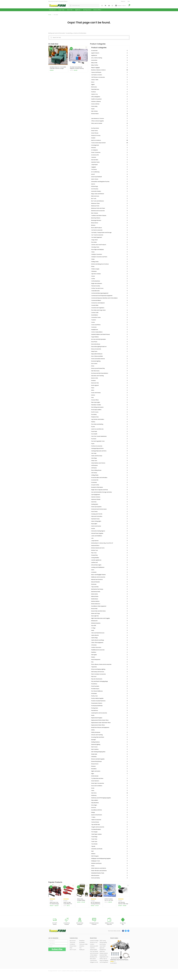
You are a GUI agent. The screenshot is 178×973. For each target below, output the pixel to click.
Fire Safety (109, 414)
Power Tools (61, 9)
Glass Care (109, 460)
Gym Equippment (109, 494)
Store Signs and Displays (109, 249)
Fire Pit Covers (109, 412)
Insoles (109, 528)
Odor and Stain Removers (109, 633)
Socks (109, 788)
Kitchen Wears (109, 115)
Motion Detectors (109, 603)
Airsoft (109, 174)
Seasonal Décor (109, 545)
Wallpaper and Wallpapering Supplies (109, 858)
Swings (109, 812)
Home (49, 14)
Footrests (109, 438)
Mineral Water (109, 596)
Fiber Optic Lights (109, 402)
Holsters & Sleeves (109, 101)
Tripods (109, 846)
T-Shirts (109, 817)
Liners (109, 569)
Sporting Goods (87, 9)
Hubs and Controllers (109, 516)
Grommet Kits (109, 480)
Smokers (109, 380)
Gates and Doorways (109, 455)
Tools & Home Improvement (109, 142)
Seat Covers (109, 747)
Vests (109, 790)
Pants (109, 387)
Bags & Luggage (109, 67)
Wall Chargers (109, 856)
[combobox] (84, 5)
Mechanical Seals (109, 591)
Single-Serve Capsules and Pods (109, 489)
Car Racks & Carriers (109, 74)
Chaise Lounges (109, 269)
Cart (80, 948)
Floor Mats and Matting (109, 424)
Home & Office (97, 9)
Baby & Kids (109, 62)
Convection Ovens (109, 317)
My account (73, 940)
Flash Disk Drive (109, 89)
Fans (109, 397)
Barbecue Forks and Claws (109, 208)
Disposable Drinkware (109, 354)
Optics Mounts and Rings (109, 640)
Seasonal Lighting (109, 744)
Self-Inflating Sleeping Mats (109, 751)
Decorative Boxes (109, 344)
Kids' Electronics (109, 370)
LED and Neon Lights (109, 565)
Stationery (109, 795)
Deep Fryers (109, 351)
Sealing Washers (109, 742)
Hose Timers (109, 511)
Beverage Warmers (109, 220)
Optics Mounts (109, 635)
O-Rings (109, 628)
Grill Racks (109, 468)
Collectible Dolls (109, 290)
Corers (109, 322)
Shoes (109, 266)
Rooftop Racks (109, 128)
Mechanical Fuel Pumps (109, 589)
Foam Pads (109, 431)
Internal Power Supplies (109, 533)
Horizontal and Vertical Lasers (109, 509)
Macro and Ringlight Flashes (109, 574)
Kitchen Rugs (109, 186)
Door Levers (109, 363)
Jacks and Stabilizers (109, 535)
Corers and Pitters (109, 324)
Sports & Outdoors (109, 140)
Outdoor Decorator (109, 647)
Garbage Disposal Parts (109, 448)
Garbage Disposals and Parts (109, 451)
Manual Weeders (109, 582)
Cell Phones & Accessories (109, 77)
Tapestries (109, 666)
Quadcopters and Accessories (109, 713)
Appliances (77, 9)
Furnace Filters (109, 400)
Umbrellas (109, 756)
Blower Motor (109, 222)
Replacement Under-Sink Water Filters (109, 722)
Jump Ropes (109, 164)
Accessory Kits (109, 155)
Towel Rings (109, 836)
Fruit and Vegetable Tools (109, 441)
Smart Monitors (109, 781)
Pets (109, 662)
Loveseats (109, 572)
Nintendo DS (109, 620)
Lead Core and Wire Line (109, 429)
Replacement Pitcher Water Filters (109, 720)
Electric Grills (109, 378)
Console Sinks (109, 305)
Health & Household (109, 99)
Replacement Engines (109, 717)
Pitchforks (109, 584)
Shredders (109, 768)
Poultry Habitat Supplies (109, 698)
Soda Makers (109, 315)
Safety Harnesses (109, 732)
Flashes (109, 421)
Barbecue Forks (109, 206)
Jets (109, 538)
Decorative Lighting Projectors (109, 346)
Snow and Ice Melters (109, 785)
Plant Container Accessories (109, 674)
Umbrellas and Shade (109, 848)
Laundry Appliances (109, 560)
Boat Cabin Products (109, 227)
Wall (109, 851)
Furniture (109, 91)
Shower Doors (109, 764)
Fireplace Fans (109, 417)
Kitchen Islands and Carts (109, 548)
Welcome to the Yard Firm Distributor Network (57, 1)
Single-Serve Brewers (109, 283)
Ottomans (109, 645)
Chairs (109, 259)
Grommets (109, 482)
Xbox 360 (109, 625)
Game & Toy (109, 94)
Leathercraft (109, 562)
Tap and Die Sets (109, 824)
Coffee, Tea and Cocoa (109, 288)
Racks (109, 715)
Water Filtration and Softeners (109, 870)
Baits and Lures (109, 196)
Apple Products (109, 53)
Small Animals (109, 776)
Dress (109, 366)
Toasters (109, 320)
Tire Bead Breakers (109, 829)
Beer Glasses (109, 213)
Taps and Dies (109, 586)
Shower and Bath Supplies (109, 759)
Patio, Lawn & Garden (109, 124)
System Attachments (109, 815)
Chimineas (109, 271)
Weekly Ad (123, 1)
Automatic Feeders (109, 191)
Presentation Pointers (109, 703)
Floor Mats (109, 242)
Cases (109, 252)
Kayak (109, 108)
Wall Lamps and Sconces (109, 671)
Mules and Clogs (109, 613)
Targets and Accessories (109, 827)
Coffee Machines (109, 281)
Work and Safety (109, 878)
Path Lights (109, 654)
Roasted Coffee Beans (109, 487)
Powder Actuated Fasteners (109, 700)
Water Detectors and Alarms (109, 868)
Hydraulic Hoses (109, 518)
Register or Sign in (122, 5)
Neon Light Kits (109, 616)
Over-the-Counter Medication (109, 436)
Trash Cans (109, 841)
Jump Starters (109, 540)
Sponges (109, 739)
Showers (109, 766)
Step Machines (109, 802)
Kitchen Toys (109, 550)
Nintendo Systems (109, 623)
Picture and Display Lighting (109, 669)
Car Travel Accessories (109, 235)
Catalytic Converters (109, 254)
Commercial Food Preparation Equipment (109, 295)
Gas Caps (109, 453)
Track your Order (83, 944)
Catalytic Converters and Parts (109, 256)
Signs (109, 773)
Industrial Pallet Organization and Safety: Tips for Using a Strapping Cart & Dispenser (104, 958)
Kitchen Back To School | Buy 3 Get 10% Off (109, 543)
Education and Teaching (109, 375)
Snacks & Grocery (109, 135)
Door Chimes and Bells (109, 356)
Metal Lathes (109, 594)
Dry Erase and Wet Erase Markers (109, 373)
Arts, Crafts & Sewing (109, 58)
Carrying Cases (109, 247)
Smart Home (109, 130)
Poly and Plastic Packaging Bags (109, 681)
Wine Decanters (109, 875)
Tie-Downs (109, 169)
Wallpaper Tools (109, 861)
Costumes (109, 327)
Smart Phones (109, 133)
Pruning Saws (109, 708)
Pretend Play (109, 555)
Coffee (109, 278)
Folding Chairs (109, 261)
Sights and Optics (109, 771)
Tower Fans (109, 839)
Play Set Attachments (109, 679)
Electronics (109, 87)
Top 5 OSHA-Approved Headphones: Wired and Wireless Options (104, 949)
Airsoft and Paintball (109, 176)
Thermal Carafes (109, 286)
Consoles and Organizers (109, 307)
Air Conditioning (109, 172)
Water (109, 865)
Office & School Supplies (109, 121)
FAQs (129, 1)
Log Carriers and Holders (109, 419)
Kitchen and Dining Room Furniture (109, 264)
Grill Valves (109, 472)
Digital (109, 84)
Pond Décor (109, 683)
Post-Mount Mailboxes (109, 691)
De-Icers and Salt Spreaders (109, 339)
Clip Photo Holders (109, 273)
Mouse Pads (109, 608)
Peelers (109, 657)
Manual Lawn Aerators (109, 579)
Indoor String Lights (109, 521)
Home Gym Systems (109, 506)
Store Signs (109, 805)
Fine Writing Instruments (109, 407)
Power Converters (109, 152)
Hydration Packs (109, 162)
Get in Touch (73, 949)
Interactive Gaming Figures (109, 531)
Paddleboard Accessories (109, 650)
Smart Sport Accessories (109, 783)
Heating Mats (109, 504)
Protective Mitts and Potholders (109, 477)
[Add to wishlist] (58, 47)
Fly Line (109, 426)
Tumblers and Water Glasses (109, 215)
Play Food (109, 676)
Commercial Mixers (109, 300)
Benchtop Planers (109, 218)
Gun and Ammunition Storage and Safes (109, 492)
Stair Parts (109, 793)
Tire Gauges (109, 831)
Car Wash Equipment (109, 237)
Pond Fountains (109, 686)
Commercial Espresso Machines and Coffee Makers (109, 298)
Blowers (109, 225)
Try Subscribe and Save (109, 778)
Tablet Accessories (109, 819)
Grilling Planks (109, 475)
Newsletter (81, 940)
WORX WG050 (93, 949)
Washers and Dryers (109, 863)
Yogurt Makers (109, 337)
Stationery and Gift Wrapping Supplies (109, 798)
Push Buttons (109, 710)
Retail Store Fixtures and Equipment (109, 727)
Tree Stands (109, 844)
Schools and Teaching (109, 734)
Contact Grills (109, 312)
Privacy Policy (73, 946)
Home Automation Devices (109, 358)
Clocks (109, 276)
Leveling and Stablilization (109, 567)
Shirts (109, 390)
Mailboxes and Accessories (109, 577)
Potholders (109, 693)
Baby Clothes (109, 65)
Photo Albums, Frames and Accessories (109, 664)
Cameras (109, 157)
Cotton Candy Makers (109, 332)
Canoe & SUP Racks (109, 72)
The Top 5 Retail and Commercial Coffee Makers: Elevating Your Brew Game (94, 955)
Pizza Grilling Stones (109, 470)
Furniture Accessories (109, 446)
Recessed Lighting (109, 361)
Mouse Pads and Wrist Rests (109, 611)
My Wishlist (82, 942)
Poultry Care (109, 696)
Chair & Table (109, 79)
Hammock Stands (109, 499)
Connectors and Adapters (109, 303)
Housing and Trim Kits (109, 514)
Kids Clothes (109, 111)
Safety (109, 730)
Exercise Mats (109, 159)
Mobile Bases (109, 599)
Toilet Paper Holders (109, 834)
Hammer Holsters (109, 497)
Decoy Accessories (109, 349)
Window (109, 853)
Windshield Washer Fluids (109, 873)
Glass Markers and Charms (109, 463)
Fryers (109, 443)
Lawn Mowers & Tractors (109, 118)
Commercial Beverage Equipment (109, 293)
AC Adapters (109, 150)
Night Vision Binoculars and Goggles (109, 618)
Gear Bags (109, 458)
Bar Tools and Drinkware (109, 201)
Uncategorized (109, 145)
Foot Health (109, 434)
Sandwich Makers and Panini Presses (109, 334)
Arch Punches (109, 189)
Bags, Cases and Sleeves (109, 193)
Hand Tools (69, 9)
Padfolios (109, 652)
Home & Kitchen (109, 104)
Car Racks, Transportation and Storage (109, 232)
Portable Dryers (109, 688)
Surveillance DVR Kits (109, 810)
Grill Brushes (109, 465)
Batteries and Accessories (109, 210)
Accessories (109, 50)
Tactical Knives (109, 822)
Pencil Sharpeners (109, 659)
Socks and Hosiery (109, 392)
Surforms (109, 807)
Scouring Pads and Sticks (109, 737)
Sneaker (109, 138)
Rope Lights (109, 523)
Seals (109, 630)
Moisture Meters (109, 601)
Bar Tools (109, 198)
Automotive (109, 60)
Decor (109, 82)
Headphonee (109, 329)
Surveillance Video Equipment (109, 606)
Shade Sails (109, 754)
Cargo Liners (109, 239)
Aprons (109, 184)
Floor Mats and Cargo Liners (109, 310)
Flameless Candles (109, 404)
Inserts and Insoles (109, 526)
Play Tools (109, 552)
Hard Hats (109, 502)
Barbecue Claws (109, 203)
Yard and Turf (52, 9)
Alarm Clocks (109, 179)
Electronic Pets (109, 383)
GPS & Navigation (109, 96)
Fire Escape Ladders (109, 409)
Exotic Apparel (109, 385)
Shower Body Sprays (109, 761)
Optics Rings (109, 637)
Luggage (109, 167)
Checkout (81, 946)
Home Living (109, 106)
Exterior (109, 395)
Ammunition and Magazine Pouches (109, 181)
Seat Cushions (109, 749)
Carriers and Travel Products (109, 244)
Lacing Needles (109, 557)
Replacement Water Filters (109, 725)
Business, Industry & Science (109, 70)
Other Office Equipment (109, 642)
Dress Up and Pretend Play (109, 368)
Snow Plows (109, 341)
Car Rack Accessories (109, 230)
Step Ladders (109, 800)
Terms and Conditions (72, 943)
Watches (109, 147)
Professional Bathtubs (109, 705)
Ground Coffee (109, 485)
